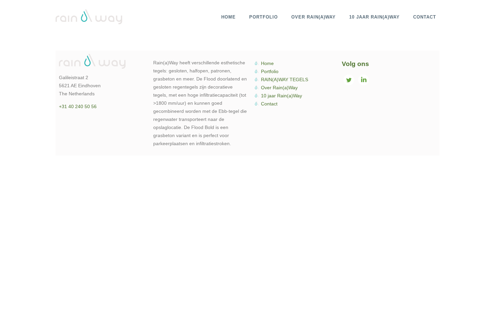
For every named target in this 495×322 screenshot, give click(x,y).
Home (267, 63)
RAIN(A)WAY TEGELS (284, 79)
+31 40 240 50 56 (78, 106)
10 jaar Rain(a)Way (281, 95)
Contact (269, 103)
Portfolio (269, 71)
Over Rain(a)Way (279, 87)
